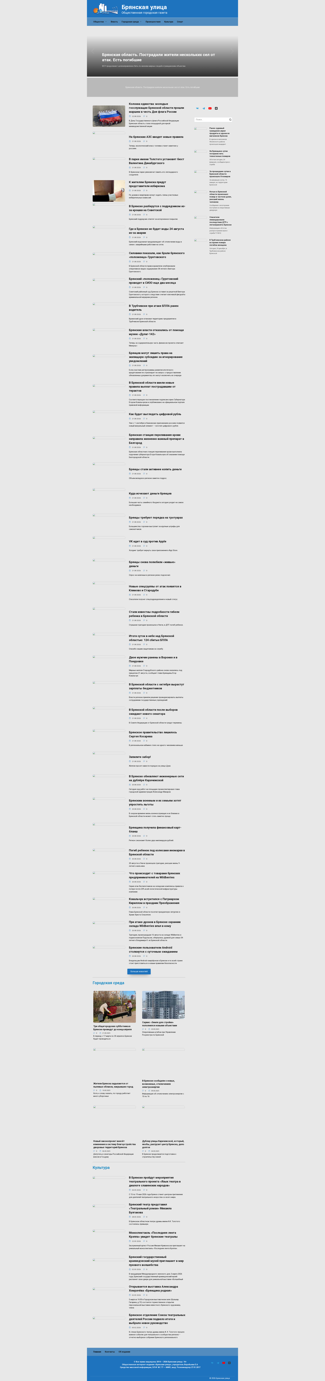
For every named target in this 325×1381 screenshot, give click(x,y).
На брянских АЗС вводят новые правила (156, 136)
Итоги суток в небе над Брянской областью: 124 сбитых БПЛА (151, 638)
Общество (98, 22)
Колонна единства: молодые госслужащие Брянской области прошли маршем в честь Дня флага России (156, 107)
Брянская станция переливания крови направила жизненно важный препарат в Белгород (156, 438)
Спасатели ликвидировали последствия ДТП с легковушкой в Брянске (220, 221)
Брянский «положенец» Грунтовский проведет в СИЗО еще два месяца (153, 280)
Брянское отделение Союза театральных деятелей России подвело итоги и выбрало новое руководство (157, 1319)
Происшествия (153, 22)
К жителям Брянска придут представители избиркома (147, 184)
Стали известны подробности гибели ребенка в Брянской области (154, 614)
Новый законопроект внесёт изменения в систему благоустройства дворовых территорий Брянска (114, 1144)
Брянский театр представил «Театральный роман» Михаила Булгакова (150, 1208)
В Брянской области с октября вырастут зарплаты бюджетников (156, 686)
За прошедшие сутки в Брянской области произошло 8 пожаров (220, 174)
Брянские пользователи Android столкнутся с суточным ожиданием (153, 949)
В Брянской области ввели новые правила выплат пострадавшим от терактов (152, 386)
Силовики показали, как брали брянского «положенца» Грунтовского (157, 255)
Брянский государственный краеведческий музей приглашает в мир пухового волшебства (156, 1261)
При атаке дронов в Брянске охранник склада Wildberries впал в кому (155, 924)
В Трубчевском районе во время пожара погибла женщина (220, 242)
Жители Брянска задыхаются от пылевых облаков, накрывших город (113, 1085)
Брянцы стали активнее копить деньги (155, 469)
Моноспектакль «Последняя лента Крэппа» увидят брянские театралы (153, 1234)
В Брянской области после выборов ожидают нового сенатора (153, 711)
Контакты (110, 1352)
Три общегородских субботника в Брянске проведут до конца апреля (112, 1028)
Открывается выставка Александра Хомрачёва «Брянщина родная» (153, 1288)
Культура (168, 22)
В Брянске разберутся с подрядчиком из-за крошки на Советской (157, 208)
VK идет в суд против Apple (147, 541)
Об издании (124, 1352)
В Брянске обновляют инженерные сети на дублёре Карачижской (156, 778)
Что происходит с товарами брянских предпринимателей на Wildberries (154, 875)
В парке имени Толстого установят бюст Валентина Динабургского (156, 161)
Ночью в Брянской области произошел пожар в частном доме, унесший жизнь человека (220, 197)
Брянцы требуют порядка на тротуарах (156, 517)
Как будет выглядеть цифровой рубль (155, 414)
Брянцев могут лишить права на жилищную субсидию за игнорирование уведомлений (156, 357)
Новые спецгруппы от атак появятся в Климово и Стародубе (155, 588)
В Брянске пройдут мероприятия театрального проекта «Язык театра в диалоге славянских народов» (155, 1181)
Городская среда (130, 22)
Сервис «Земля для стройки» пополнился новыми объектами (159, 1024)
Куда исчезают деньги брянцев (150, 493)
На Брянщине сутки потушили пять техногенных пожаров (219, 153)
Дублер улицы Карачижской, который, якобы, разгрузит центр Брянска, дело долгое (163, 1144)
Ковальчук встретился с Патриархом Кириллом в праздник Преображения (154, 901)
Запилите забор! (140, 757)
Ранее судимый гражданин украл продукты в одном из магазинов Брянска (219, 132)
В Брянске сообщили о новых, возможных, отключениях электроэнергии (158, 1084)
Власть (114, 22)
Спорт (180, 22)
